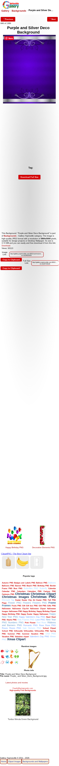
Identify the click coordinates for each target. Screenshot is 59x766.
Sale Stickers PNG (32, 628)
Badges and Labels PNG (24, 583)
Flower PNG (14, 602)
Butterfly (43, 588)
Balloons (52, 582)
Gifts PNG (51, 606)
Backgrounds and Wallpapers (35, 761)
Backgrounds (19, 11)
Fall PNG (52, 600)
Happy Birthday (29, 611)
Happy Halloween (40, 614)
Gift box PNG (32, 606)
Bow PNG (18, 588)
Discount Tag (8, 600)
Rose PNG (50, 625)
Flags (4, 603)
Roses (5, 628)
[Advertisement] (29, 134)
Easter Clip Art (28, 600)
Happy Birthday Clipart (46, 611)
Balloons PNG (8, 586)
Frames (6, 605)
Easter (18, 600)
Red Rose (41, 622)
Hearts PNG (12, 620)
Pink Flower (30, 623)
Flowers (27, 602)
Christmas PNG (43, 597)
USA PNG (51, 634)
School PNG (7, 631)
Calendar (52, 588)
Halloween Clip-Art (20, 609)
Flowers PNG (40, 602)
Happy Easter (26, 614)
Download (6, 245)
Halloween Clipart (38, 609)
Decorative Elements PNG (43, 547)
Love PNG (40, 619)
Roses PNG (15, 628)
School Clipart (49, 628)
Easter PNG (41, 600)
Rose (41, 625)
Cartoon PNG (49, 591)
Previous (9, 19)
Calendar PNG (8, 591)
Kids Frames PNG (26, 619)
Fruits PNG (16, 606)
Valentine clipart (22, 637)
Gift (23, 606)
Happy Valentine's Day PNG (32, 617)
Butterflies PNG (31, 588)
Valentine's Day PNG (39, 636)
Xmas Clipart (16, 639)
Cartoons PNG (8, 594)
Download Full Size (29, 177)
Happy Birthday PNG (14, 547)
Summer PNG (14, 634)
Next (53, 19)
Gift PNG (42, 606)
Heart (48, 617)
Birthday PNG (43, 586)
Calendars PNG (34, 591)
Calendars (21, 591)
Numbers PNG (16, 622)
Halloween (6, 609)
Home (3, 761)
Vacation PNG (8, 637)
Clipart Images (14, 761)
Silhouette (18, 631)
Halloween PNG (15, 611)
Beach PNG (31, 586)
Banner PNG (20, 586)
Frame (52, 602)
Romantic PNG (30, 625)
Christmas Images (15, 597)
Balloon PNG (41, 583)
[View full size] (29, 103)
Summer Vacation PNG (33, 634)
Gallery (5, 11)
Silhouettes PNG (42, 631)
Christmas (22, 594)
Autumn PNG (7, 583)
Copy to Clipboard (11, 260)
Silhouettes (28, 631)
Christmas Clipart (43, 594)
